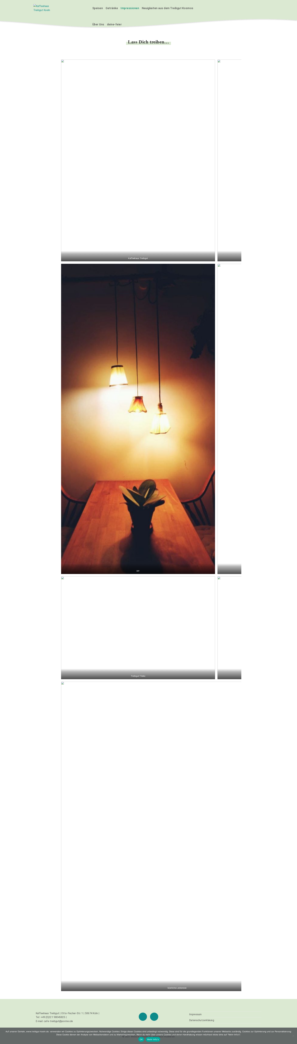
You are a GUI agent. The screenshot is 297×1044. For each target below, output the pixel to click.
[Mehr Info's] (293, 1035)
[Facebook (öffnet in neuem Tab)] (253, 8)
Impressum (195, 1014)
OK (141, 1039)
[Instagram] (154, 1017)
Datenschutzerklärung (201, 1020)
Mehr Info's (153, 1039)
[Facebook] (143, 1017)
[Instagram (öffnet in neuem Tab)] (261, 8)
